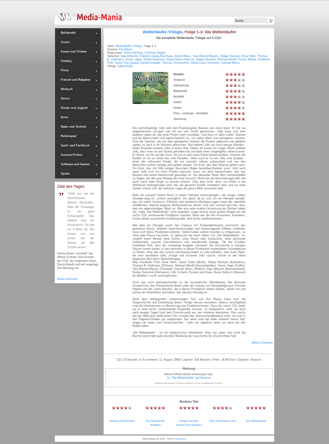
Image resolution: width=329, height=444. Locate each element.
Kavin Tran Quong (127, 62)
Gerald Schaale (150, 62)
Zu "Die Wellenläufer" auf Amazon (189, 377)
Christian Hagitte (155, 52)
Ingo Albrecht (129, 56)
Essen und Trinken (74, 51)
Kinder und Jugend (74, 108)
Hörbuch (67, 89)
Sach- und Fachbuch (75, 145)
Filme (65, 70)
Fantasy (66, 61)
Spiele (65, 173)
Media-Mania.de (90, 15)
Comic (65, 42)
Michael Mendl (227, 59)
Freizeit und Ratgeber (76, 79)
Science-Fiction (71, 154)
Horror (65, 98)
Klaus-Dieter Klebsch (180, 59)
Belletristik (68, 32)
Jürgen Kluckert (206, 59)
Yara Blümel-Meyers (205, 56)
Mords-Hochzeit (67, 279)
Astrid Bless (183, 56)
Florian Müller (247, 59)
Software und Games (75, 164)
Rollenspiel (69, 136)
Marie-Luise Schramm (205, 62)
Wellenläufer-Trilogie (162, 32)
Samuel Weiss (230, 62)
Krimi (64, 117)
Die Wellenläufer (256, 421)
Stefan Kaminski (154, 59)
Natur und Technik (73, 126)
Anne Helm (248, 56)
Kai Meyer (125, 49)
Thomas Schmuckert (175, 62)
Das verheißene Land (222, 421)
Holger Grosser (230, 56)
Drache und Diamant (122, 421)
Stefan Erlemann (262, 342)
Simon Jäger (133, 59)
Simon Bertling (133, 52)
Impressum (180, 439)
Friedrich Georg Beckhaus (156, 56)
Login (271, 21)
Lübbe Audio (125, 66)
